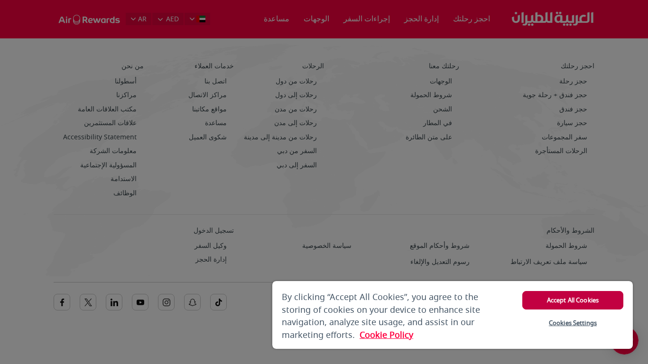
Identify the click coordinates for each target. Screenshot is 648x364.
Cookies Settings (573, 323)
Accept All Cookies (573, 300)
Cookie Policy (386, 335)
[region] (452, 315)
